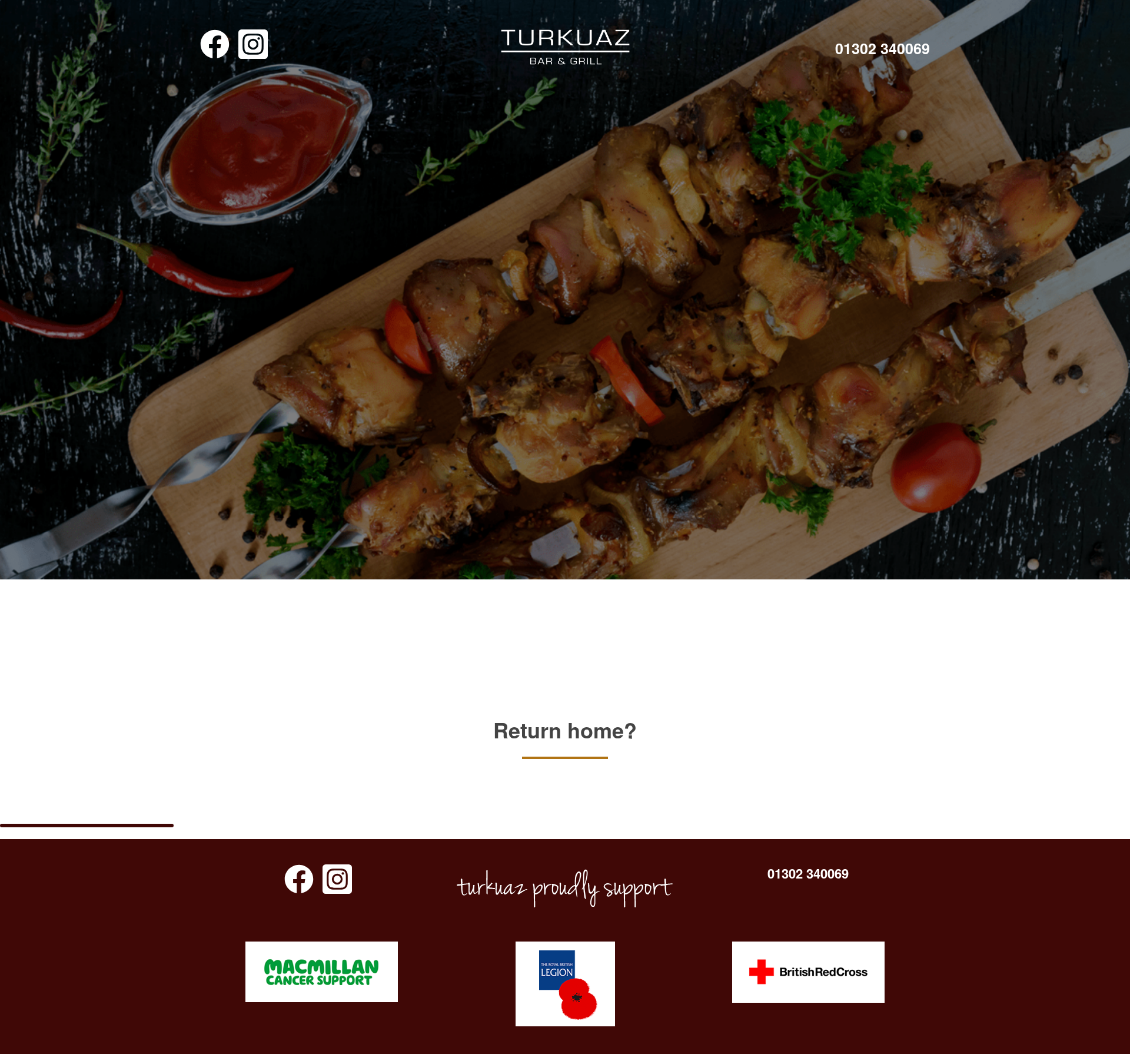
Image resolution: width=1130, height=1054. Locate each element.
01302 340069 (882, 48)
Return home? (565, 729)
